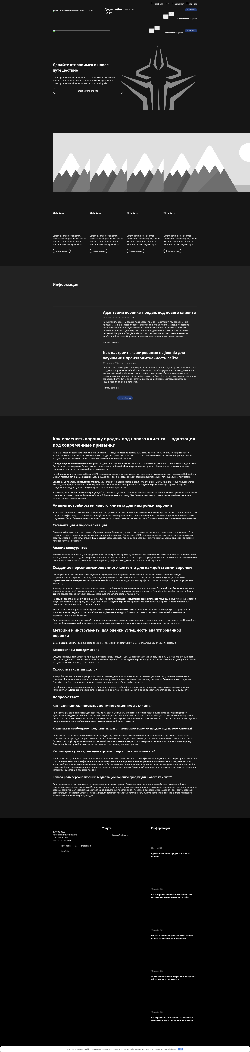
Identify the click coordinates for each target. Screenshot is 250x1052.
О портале (193, 19)
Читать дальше (61, 251)
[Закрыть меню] (171, 14)
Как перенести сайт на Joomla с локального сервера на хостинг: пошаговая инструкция (172, 1018)
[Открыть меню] (165, 16)
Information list (125, 398)
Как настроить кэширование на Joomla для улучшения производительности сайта (144, 355)
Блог (132, 318)
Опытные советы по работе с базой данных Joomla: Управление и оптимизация (172, 937)
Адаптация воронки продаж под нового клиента (149, 312)
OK (180, 1049)
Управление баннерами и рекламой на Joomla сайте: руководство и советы (173, 977)
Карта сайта (184, 19)
